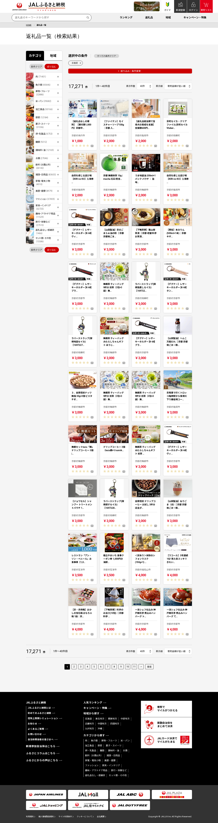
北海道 (88, 718)
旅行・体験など (119, 770)
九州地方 (89, 728)
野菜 (100, 745)
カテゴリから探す (94, 735)
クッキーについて (84, 816)
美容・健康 (110, 760)
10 (127, 666)
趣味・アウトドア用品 (96, 770)
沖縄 (100, 728)
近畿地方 (89, 723)
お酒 (125, 750)
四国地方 (114, 723)
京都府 (75, 63)
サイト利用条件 (65, 816)
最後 (149, 666)
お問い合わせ (35, 734)
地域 (168, 17)
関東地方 (112, 718)
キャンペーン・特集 (195, 17)
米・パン (125, 740)
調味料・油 (113, 750)
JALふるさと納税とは (39, 708)
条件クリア (36, 66)
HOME (28, 25)
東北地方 (99, 718)
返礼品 (149, 17)
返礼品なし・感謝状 (95, 775)
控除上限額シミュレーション (43, 718)
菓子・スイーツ (113, 745)
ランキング (126, 17)
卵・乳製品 (90, 750)
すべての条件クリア (106, 56)
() (92, 146)
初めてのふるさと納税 (39, 713)
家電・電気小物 (93, 760)
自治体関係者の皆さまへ (41, 739)
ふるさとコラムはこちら (41, 753)
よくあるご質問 (36, 729)
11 (134, 666)
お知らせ (32, 723)
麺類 (102, 750)
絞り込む (51, 66)
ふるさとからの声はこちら (42, 760)
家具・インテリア (111, 765)
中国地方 (102, 723)
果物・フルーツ (109, 740)
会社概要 (101, 816)
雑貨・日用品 (113, 755)
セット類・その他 (118, 775)
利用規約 (30, 816)
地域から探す (91, 713)
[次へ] (141, 666)
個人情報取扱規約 (46, 816)
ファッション (91, 765)
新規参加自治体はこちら (41, 746)
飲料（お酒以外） (94, 755)
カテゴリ (35, 56)
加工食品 (89, 745)
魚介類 (94, 740)
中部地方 (125, 718)
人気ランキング (92, 702)
